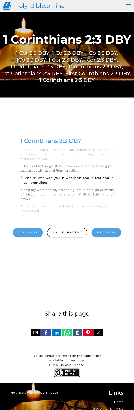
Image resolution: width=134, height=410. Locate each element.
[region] (67, 121)
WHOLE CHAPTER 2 (67, 232)
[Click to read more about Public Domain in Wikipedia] (67, 375)
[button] (36, 332)
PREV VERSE (27, 232)
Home (118, 402)
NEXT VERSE (106, 232)
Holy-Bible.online (39, 5)
